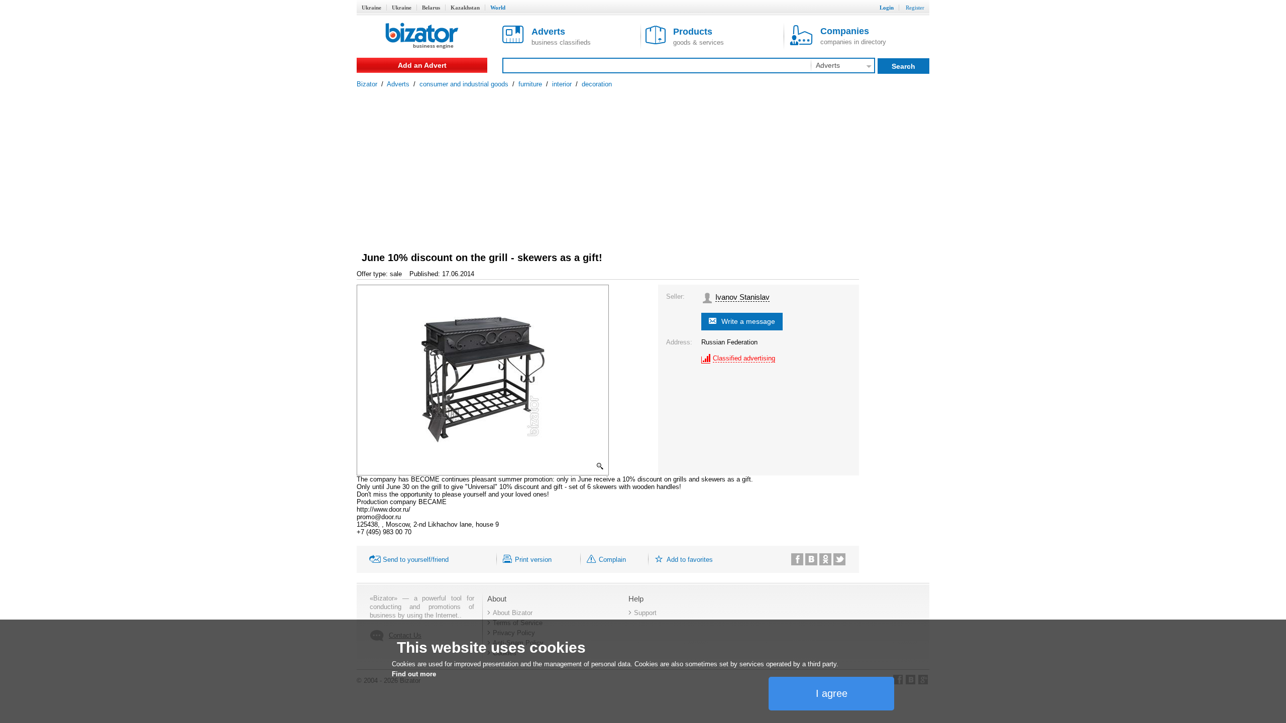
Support (645, 613)
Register (915, 8)
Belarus (431, 8)
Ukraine (371, 8)
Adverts (398, 84)
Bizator (367, 84)
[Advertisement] (643, 163)
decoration (597, 84)
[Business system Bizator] (422, 36)
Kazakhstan (465, 8)
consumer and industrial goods (463, 84)
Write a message (748, 321)
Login (887, 8)
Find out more (414, 674)
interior (562, 84)
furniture (530, 84)
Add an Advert (422, 65)
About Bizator (512, 613)
